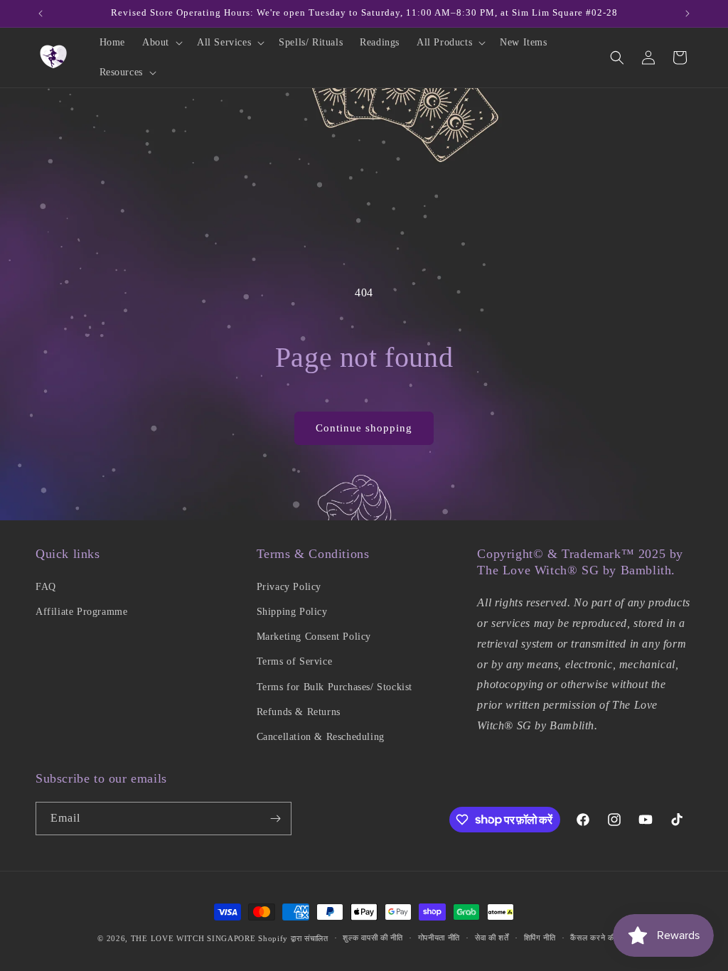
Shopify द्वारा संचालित (293, 938)
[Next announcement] (687, 13)
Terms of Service (295, 661)
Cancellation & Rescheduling (321, 736)
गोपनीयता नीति (439, 937)
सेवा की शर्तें (492, 937)
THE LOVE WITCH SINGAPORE (193, 938)
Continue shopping (364, 428)
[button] (161, 43)
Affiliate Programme (81, 611)
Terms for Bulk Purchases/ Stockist (334, 687)
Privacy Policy (289, 586)
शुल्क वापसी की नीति (372, 937)
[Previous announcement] (40, 13)
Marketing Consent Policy (314, 636)
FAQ (46, 586)
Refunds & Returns (299, 712)
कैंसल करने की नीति (600, 937)
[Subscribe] (275, 818)
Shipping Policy (292, 611)
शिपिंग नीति (540, 937)
